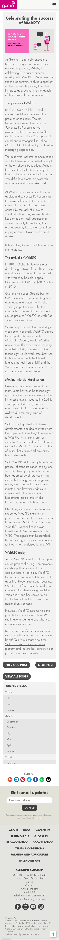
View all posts (16, 676)
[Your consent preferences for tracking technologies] (53, 934)
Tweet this (29, 779)
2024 (8, 715)
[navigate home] (8, 4)
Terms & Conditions (29, 848)
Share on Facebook (35, 779)
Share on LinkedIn (16, 779)
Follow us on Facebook (18, 906)
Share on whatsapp (42, 779)
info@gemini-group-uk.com (33, 899)
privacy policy (37, 818)
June (9, 704)
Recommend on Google (10, 779)
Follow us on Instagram (41, 906)
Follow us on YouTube (33, 906)
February (11, 710)
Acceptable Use (29, 860)
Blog (26, 830)
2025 (8, 692)
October (11, 727)
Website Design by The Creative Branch (22, 934)
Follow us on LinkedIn (25, 906)
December (12, 721)
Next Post (46, 665)
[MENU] (54, 4)
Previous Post (16, 665)
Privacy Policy (17, 842)
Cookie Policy (43, 842)
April (9, 745)
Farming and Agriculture (29, 854)
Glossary (41, 836)
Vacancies (43, 830)
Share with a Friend (48, 779)
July (8, 698)
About (13, 830)
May (9, 739)
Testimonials (20, 836)
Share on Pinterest (23, 779)
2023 (8, 757)
